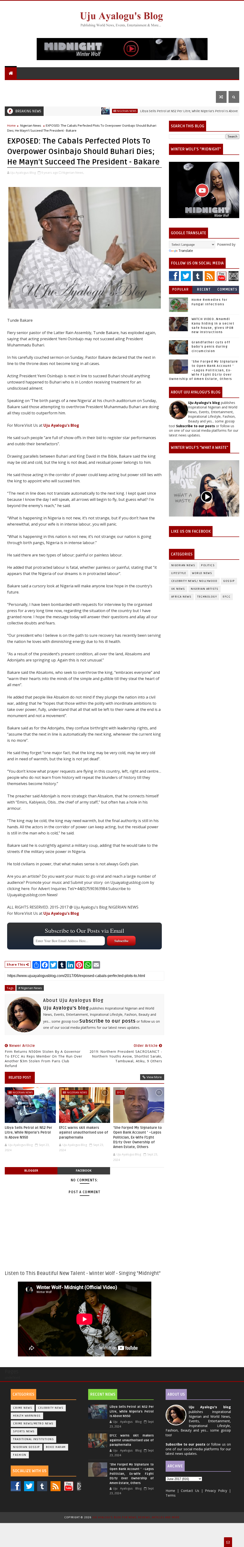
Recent (204, 289)
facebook (84, 1171)
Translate (185, 250)
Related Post (20, 1077)
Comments (227, 289)
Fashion (19, 1455)
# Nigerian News (30, 988)
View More (154, 1077)
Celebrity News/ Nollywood (194, 581)
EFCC (120, 1092)
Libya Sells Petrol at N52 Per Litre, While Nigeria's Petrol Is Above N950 (161, 111)
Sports (202, 85)
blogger (31, 1171)
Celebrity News (50, 1408)
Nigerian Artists (204, 589)
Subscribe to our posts (107, 1021)
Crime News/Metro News (33, 1423)
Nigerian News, (73, 172)
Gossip (157, 85)
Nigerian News (90, 85)
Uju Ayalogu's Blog (26, 85)
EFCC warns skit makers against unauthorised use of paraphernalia (83, 1133)
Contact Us (18, 97)
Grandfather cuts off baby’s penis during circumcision (211, 346)
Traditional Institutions (33, 1439)
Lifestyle (178, 85)
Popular (180, 289)
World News (60, 85)
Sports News (24, 1431)
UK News (116, 85)
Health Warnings (27, 1416)
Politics (137, 85)
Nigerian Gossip (26, 1447)
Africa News (181, 597)
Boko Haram (56, 1447)
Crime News (22, 1408)
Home (11, 125)
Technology (207, 597)
